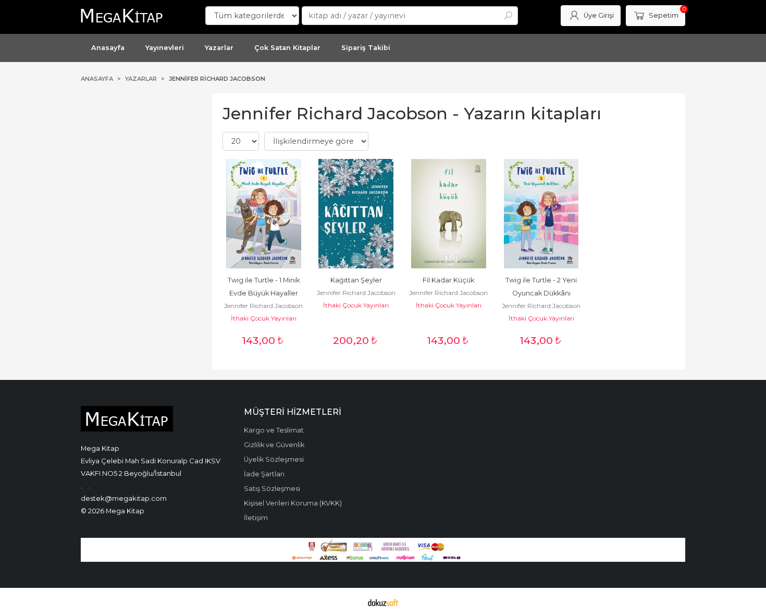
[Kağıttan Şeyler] (356, 213)
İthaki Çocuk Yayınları (263, 318)
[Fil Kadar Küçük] (448, 213)
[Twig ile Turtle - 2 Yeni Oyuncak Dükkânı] (541, 213)
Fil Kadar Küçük (448, 280)
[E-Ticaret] (383, 602)
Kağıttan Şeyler (356, 280)
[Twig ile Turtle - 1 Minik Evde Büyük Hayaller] (264, 213)
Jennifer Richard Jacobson (263, 306)
